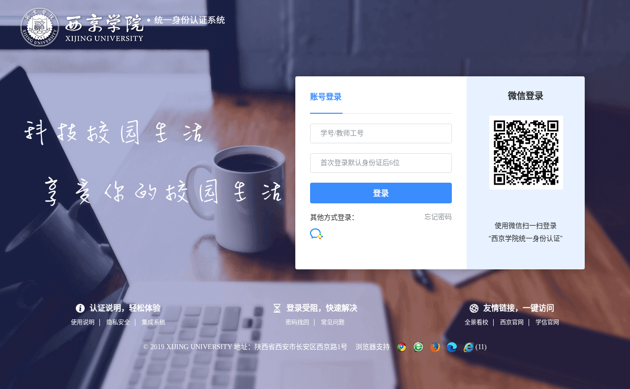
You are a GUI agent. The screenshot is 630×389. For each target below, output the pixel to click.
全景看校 (476, 322)
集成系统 (153, 322)
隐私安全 (118, 322)
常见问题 (333, 322)
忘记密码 (438, 217)
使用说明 (82, 322)
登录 (381, 193)
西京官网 (512, 322)
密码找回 (297, 322)
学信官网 (547, 322)
